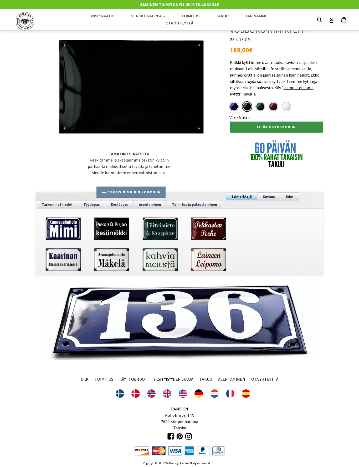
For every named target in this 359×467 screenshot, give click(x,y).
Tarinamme (256, 16)
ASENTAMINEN (231, 379)
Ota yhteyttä (179, 23)
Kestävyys (119, 204)
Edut (290, 196)
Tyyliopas (92, 204)
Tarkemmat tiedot (57, 204)
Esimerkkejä (242, 196)
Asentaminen (150, 204)
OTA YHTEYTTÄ (264, 379)
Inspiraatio (103, 16)
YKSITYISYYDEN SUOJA (173, 379)
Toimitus (190, 16)
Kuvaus (269, 196)
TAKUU (205, 379)
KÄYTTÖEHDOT (133, 379)
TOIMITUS (104, 379)
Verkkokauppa (152, 16)
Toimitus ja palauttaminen (194, 204)
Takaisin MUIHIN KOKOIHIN (134, 192)
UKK (85, 379)
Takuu (222, 16)
